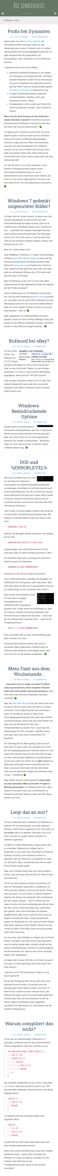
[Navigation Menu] (55, 13)
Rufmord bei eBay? (29, 341)
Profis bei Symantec (29, 31)
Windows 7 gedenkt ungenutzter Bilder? (29, 203)
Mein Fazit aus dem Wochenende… (29, 671)
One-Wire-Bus (19, 703)
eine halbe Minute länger (24, 258)
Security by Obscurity (19, 90)
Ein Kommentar (39, 422)
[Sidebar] (2, 13)
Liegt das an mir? (29, 812)
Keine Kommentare (40, 37)
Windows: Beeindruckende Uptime (29, 411)
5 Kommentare (40, 1035)
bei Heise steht (30, 41)
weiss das (19, 265)
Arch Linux (39, 296)
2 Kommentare (40, 473)
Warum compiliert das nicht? (29, 1026)
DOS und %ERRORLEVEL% (29, 465)
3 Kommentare (40, 346)
